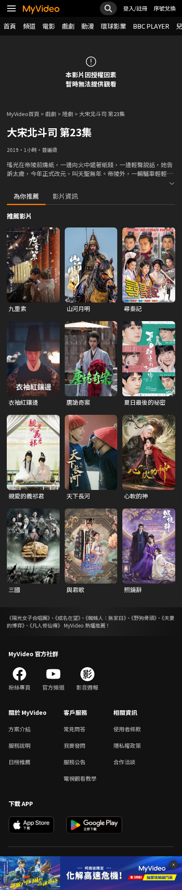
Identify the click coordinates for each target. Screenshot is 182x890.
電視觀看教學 (80, 778)
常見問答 (74, 729)
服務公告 (74, 762)
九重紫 (17, 308)
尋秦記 (133, 308)
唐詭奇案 (78, 402)
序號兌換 (165, 8)
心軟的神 (136, 496)
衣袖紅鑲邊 (23, 402)
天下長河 (78, 496)
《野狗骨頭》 (144, 617)
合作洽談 (124, 762)
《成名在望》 (67, 617)
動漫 (87, 26)
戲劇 (68, 26)
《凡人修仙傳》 (46, 625)
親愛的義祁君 (26, 496)
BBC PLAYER (151, 26)
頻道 (29, 26)
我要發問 (74, 745)
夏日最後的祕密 (144, 402)
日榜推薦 (19, 762)
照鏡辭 (133, 589)
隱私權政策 (127, 745)
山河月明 (78, 308)
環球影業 (113, 26)
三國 (14, 589)
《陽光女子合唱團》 (28, 617)
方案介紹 (19, 729)
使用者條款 (127, 729)
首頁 (9, 26)
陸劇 (67, 114)
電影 (48, 26)
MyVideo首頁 (23, 114)
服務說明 (19, 745)
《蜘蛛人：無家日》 (105, 617)
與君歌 (75, 589)
